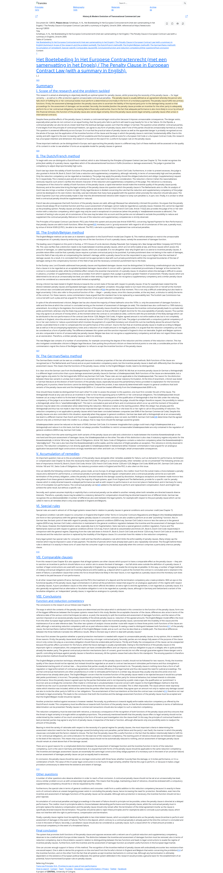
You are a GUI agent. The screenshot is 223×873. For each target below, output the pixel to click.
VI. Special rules (66, 48)
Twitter (113, 869)
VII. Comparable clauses (83, 48)
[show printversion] (177, 23)
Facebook (122, 869)
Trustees (69, 869)
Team (61, 869)
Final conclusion (162, 48)
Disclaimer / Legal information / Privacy (91, 869)
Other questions (147, 48)
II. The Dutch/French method (107, 45)
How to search (42, 869)
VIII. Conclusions (101, 48)
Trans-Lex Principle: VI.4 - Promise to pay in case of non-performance (66, 866)
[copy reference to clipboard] (172, 23)
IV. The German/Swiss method (161, 45)
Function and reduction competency (124, 48)
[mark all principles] (166, 23)
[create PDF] (182, 23)
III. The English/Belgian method (134, 45)
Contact (54, 869)
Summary (48, 45)
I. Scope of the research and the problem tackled (73, 45)
